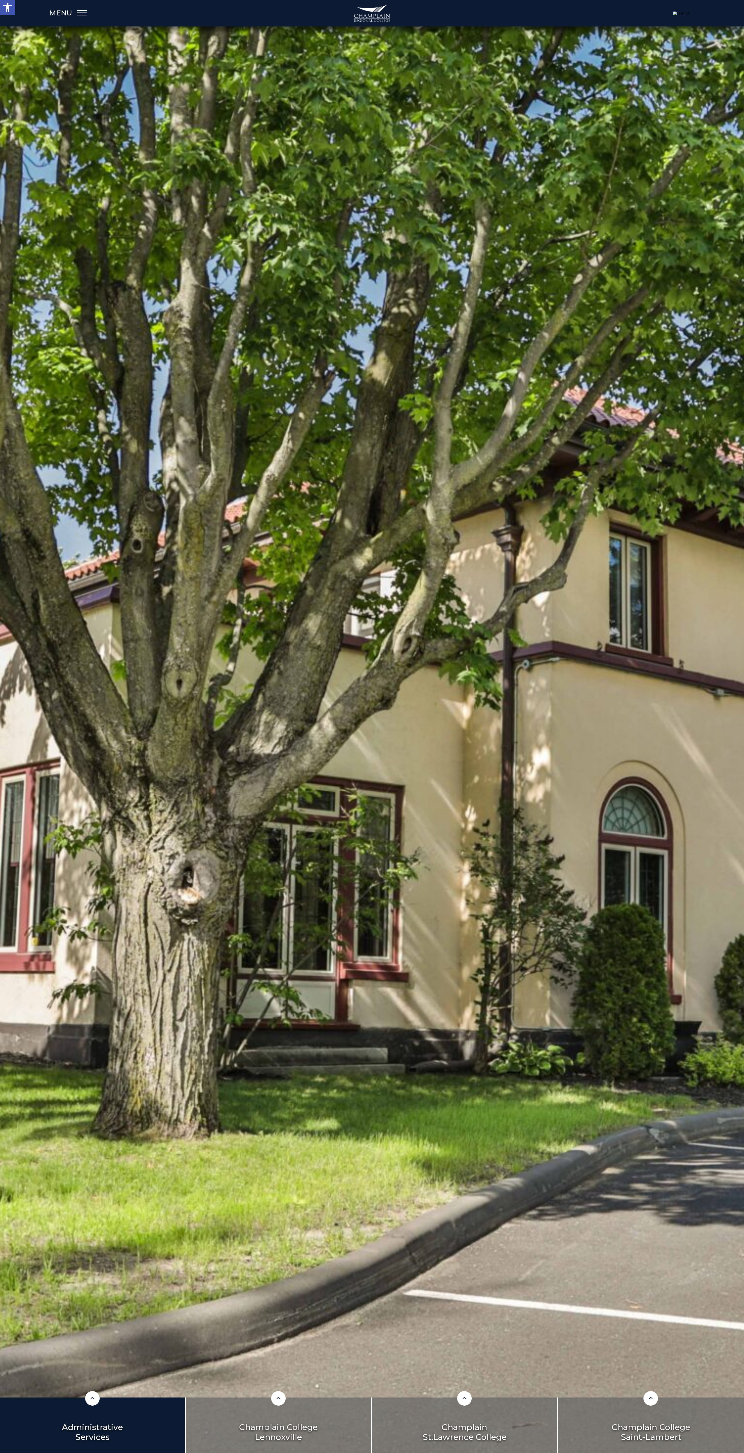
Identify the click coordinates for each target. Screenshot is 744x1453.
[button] (7, 7)
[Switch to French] (682, 13)
